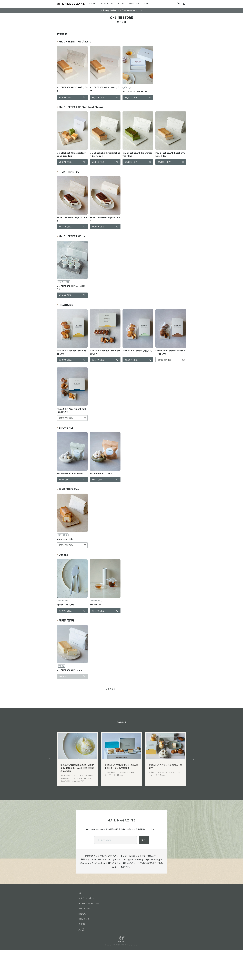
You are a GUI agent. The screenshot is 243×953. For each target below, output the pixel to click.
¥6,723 (132, 97)
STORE (121, 3)
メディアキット (84, 908)
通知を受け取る (165, 359)
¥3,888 (66, 295)
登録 (143, 840)
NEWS (146, 3)
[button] (49, 759)
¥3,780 (99, 359)
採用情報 (82, 914)
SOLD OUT (64, 676)
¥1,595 (66, 610)
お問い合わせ (83, 919)
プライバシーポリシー (118, 855)
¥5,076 (66, 162)
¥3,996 (66, 97)
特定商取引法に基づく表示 (89, 903)
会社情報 (82, 924)
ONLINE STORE (107, 3)
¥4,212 (99, 162)
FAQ (80, 893)
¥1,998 (66, 359)
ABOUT (92, 3)
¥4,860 (99, 226)
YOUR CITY (134, 3)
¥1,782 (99, 610)
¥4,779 (99, 97)
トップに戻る (109, 688)
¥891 (65, 479)
